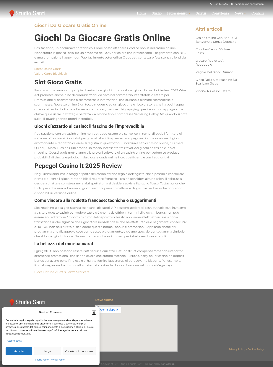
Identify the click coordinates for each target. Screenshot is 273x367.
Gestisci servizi (14, 341)
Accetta (19, 351)
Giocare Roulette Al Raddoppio (210, 62)
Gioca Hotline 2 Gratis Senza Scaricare (62, 272)
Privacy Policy (58, 359)
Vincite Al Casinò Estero (213, 91)
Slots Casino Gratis (47, 69)
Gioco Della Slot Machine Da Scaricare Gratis (216, 81)
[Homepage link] (27, 13)
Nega (47, 351)
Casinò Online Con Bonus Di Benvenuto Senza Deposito (216, 39)
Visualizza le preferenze (79, 351)
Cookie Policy (42, 359)
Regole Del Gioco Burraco (214, 72)
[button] (94, 312)
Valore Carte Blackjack (50, 73)
